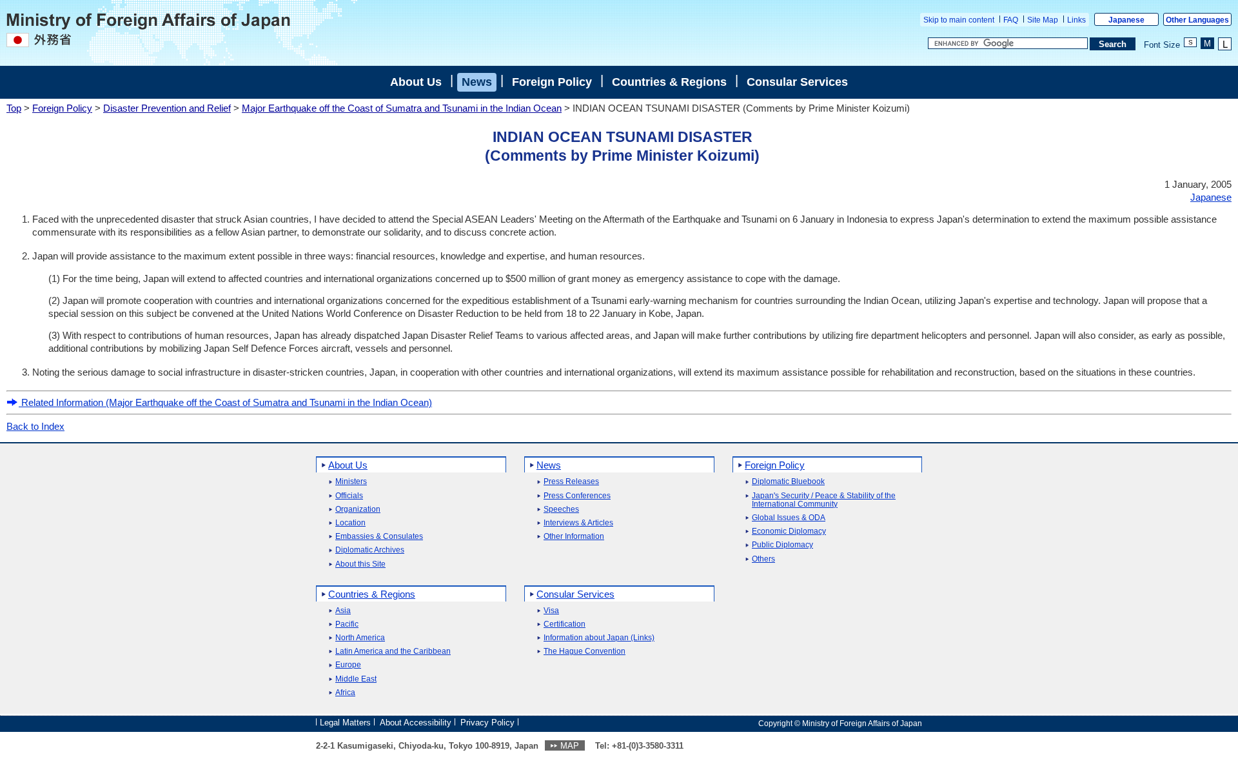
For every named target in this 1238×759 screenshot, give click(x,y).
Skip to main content (958, 20)
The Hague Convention (584, 651)
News (477, 82)
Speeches (561, 509)
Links (1076, 20)
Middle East (356, 679)
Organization (357, 509)
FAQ (1010, 20)
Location (350, 523)
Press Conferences (577, 496)
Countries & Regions (669, 82)
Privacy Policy (487, 722)
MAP (569, 746)
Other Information (574, 536)
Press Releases (571, 482)
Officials (349, 496)
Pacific (347, 624)
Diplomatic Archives (369, 550)
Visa (551, 611)
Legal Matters (345, 722)
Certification (564, 624)
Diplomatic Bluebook (788, 482)
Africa (345, 693)
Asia (343, 611)
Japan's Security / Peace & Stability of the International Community (824, 500)
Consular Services (797, 82)
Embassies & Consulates (379, 536)
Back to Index (35, 426)
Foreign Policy (552, 82)
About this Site (360, 564)
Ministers (351, 482)
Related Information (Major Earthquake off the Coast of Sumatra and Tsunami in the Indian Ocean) (225, 402)
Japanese (1126, 20)
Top (13, 108)
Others (763, 559)
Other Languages (1197, 20)
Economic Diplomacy (789, 531)
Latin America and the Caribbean (393, 651)
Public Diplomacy (782, 545)
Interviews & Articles (578, 523)
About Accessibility (415, 722)
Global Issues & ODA (788, 518)
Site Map (1042, 20)
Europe (348, 665)
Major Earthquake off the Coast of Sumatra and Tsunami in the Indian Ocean (402, 108)
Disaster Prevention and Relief (167, 108)
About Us (416, 82)
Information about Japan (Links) (599, 638)
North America (360, 638)
